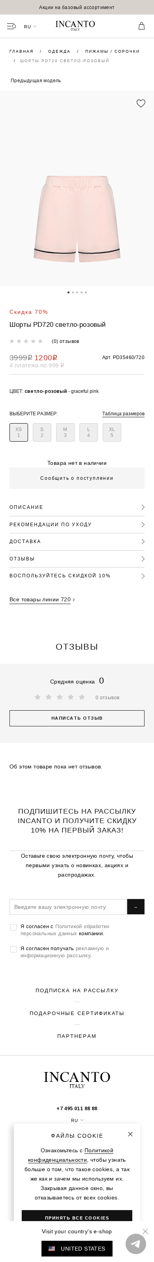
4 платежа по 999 (36, 365)
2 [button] (73, 291)
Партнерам (77, 1036)
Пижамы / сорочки (112, 51)
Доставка (25, 541)
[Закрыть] (130, 1134)
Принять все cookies (77, 1218)
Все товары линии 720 (40, 599)
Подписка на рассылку (77, 990)
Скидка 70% (28, 312)
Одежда (60, 51)
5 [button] (86, 291)
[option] (77, 7)
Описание (26, 507)
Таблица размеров (123, 413)
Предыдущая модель (36, 80)
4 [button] (82, 291)
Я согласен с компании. (65, 929)
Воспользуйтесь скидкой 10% (60, 575)
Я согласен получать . (65, 951)
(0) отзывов (65, 341)
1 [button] (68, 291)
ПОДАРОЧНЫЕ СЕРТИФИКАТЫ (77, 1013)
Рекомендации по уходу (50, 524)
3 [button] (77, 291)
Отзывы (22, 559)
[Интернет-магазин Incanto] (77, 26)
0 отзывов (108, 697)
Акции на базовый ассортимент (77, 7)
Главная (22, 51)
